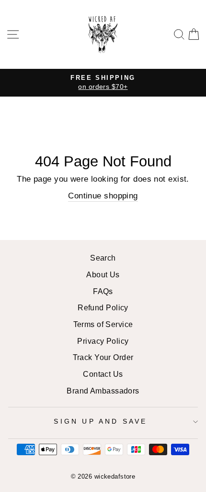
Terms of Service (103, 324)
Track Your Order (103, 357)
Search (103, 257)
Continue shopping (102, 195)
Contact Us (103, 374)
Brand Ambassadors (103, 390)
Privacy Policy (102, 341)
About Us (103, 274)
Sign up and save (100, 421)
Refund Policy (103, 307)
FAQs (103, 291)
